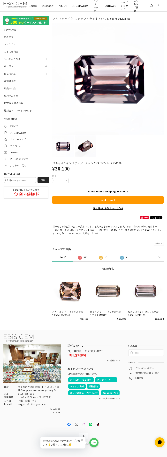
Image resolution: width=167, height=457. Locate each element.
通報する (159, 243)
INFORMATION (80, 5)
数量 (54, 176)
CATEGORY (47, 5)
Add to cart (108, 200)
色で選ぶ (8, 66)
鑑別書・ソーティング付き (18, 110)
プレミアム (9, 44)
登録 (43, 180)
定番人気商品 (11, 51)
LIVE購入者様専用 (13, 103)
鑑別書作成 (10, 81)
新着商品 (8, 37)
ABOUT (63, 5)
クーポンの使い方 (124, 6)
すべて (62, 257)
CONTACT (110, 5)
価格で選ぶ (10, 73)
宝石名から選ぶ (12, 59)
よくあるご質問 (136, 6)
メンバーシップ (96, 6)
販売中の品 (10, 88)
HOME (33, 5)
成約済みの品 (11, 96)
